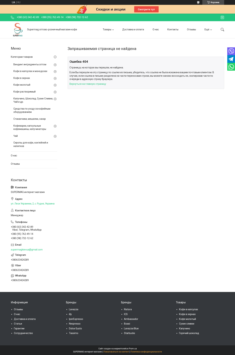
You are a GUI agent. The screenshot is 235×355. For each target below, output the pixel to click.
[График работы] (222, 17)
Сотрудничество (23, 333)
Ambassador (131, 319)
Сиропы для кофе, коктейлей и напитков (30, 144)
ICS (126, 314)
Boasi (127, 323)
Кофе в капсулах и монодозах (30, 71)
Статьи (18, 323)
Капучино (184, 328)
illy (70, 314)
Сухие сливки (186, 323)
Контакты (172, 29)
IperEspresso (76, 319)
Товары (107, 29)
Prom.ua (133, 348)
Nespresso (75, 323)
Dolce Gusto (75, 328)
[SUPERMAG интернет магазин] (18, 30)
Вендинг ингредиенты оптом (29, 64)
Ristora (128, 309)
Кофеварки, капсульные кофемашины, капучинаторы (29, 127)
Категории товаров (22, 56)
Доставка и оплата (133, 29)
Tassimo (73, 333)
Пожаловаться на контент (116, 352)
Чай (15, 136)
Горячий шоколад (189, 333)
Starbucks (129, 333)
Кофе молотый (21, 84)
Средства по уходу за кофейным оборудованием (31, 110)
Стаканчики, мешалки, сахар (29, 118)
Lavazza (73, 309)
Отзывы (191, 29)
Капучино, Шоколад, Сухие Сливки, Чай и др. (33, 100)
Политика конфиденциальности (146, 352)
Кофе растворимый (24, 91)
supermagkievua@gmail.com (27, 249)
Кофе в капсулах (188, 309)
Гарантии (19, 328)
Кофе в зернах (21, 78)
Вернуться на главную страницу (88, 84)
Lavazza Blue (131, 328)
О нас (156, 29)
